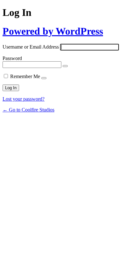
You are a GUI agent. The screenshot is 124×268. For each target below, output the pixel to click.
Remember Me (25, 76)
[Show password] (65, 66)
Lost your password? (24, 99)
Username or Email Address (31, 47)
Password (12, 58)
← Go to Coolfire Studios (28, 109)
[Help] (43, 78)
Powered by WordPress (53, 31)
